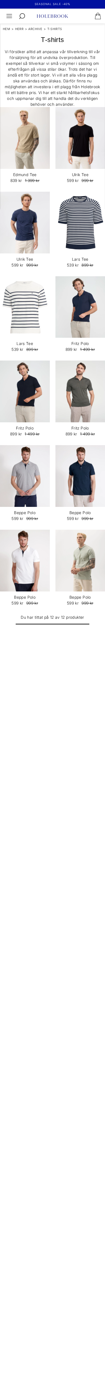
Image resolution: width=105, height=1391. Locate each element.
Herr (19, 29)
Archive (35, 29)
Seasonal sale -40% (52, 4)
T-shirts (54, 29)
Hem (6, 29)
